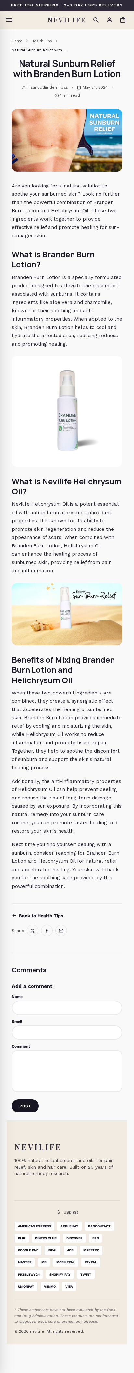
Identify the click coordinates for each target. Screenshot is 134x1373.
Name (17, 996)
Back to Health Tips (37, 915)
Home (17, 41)
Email (17, 1021)
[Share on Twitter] (32, 930)
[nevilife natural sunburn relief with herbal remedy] (67, 614)
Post (25, 1106)
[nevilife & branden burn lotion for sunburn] (67, 411)
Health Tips (42, 41)
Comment (21, 1046)
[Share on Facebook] (47, 930)
